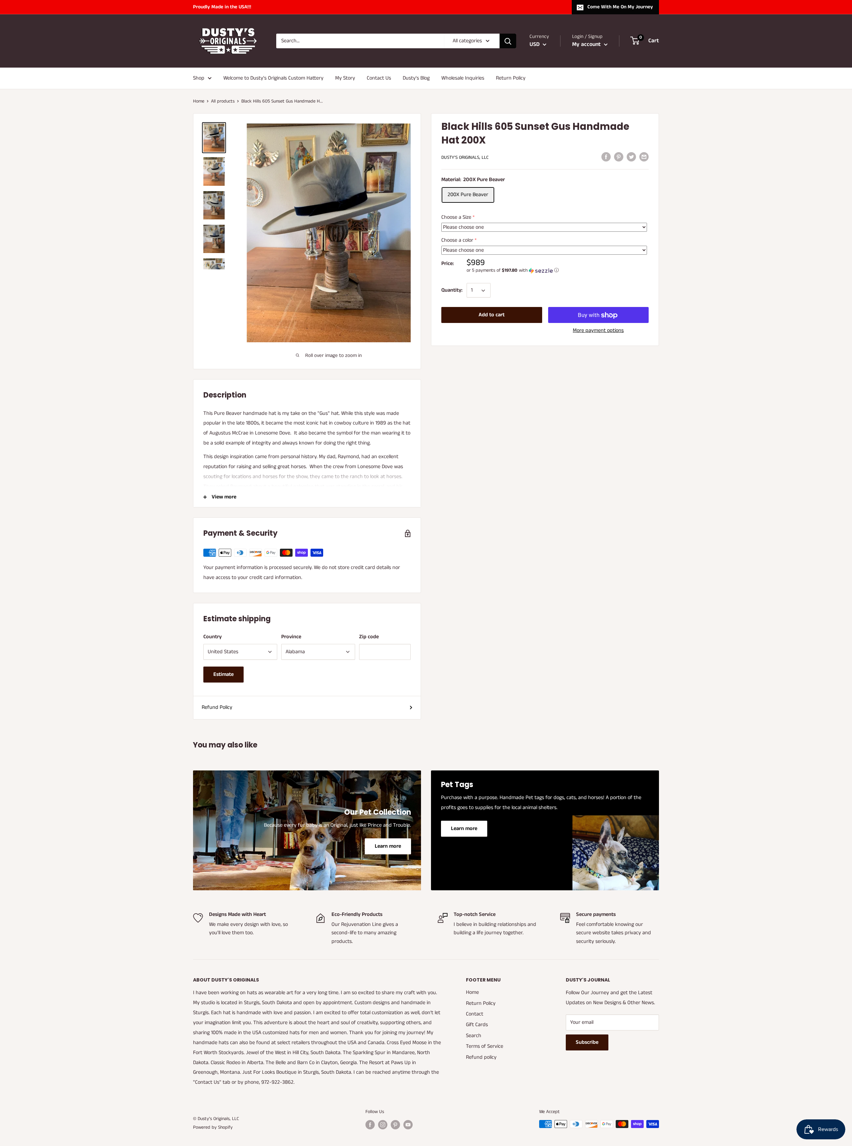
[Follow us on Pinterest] (395, 1124)
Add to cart (492, 315)
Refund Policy (217, 707)
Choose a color (457, 240)
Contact (474, 1014)
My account (587, 44)
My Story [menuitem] (345, 78)
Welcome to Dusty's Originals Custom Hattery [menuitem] (273, 78)
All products (223, 101)
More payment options (598, 331)
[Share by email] (644, 157)
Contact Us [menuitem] (379, 78)
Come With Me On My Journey (620, 6)
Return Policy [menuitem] (511, 78)
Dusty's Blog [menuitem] (416, 78)
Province (291, 637)
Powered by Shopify (213, 1127)
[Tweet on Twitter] (631, 157)
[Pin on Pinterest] (618, 157)
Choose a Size (456, 217)
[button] (558, 270)
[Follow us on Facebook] (370, 1124)
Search (473, 1035)
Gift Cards (477, 1024)
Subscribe (587, 1042)
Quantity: (452, 290)
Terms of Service (484, 1046)
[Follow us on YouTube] (408, 1124)
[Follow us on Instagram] (382, 1124)
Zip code (369, 637)
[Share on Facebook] (606, 157)
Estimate (223, 674)
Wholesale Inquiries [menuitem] (462, 78)
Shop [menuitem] (198, 78)
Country (212, 637)
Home (198, 101)
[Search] (508, 41)
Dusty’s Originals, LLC (465, 157)
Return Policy (481, 1003)
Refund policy (481, 1057)
